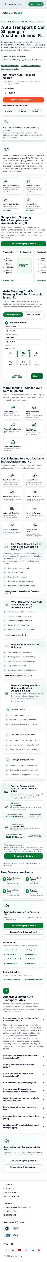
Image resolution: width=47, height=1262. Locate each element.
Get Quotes (35, 4)
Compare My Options (23, 856)
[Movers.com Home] (13, 13)
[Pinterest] (39, 1250)
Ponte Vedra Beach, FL (14, 959)
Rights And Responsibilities (17, 1207)
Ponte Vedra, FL (32, 954)
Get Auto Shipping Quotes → (23, 243)
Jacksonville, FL (11, 963)
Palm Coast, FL (11, 954)
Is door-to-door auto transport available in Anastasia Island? (23, 1099)
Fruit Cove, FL (31, 963)
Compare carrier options (10, 69)
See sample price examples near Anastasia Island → (22, 592)
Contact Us (9, 1188)
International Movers (34, 979)
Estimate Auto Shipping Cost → (23, 932)
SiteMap (7, 1203)
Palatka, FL (30, 959)
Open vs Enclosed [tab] (33, 314)
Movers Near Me (11, 1196)
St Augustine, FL (11, 950)
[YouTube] (19, 1250)
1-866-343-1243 (14, 4)
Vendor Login (10, 1211)
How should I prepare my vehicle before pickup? (23, 1117)
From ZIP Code (8, 88)
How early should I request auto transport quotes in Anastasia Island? (23, 1090)
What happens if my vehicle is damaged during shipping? (23, 1126)
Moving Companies (13, 979)
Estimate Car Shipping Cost (15, 105)
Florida (25, 22)
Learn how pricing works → (15, 635)
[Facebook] (6, 1250)
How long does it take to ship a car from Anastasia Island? (23, 1056)
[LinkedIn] (33, 1250)
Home (3, 22)
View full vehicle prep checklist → (18, 675)
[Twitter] (13, 1250)
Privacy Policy (10, 1192)
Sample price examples (10, 65)
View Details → (10, 281)
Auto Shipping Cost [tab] (13, 314)
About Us (8, 1185)
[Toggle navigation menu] (43, 13)
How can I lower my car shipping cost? (23, 1082)
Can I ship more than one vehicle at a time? (23, 1108)
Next (35, 376)
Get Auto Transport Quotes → (23, 100)
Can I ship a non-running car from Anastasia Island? (23, 1074)
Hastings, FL (30, 950)
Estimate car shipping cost (30, 65)
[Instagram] (26, 1250)
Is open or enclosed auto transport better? (23, 1065)
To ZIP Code (9, 338)
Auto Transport (14, 22)
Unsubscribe (9, 1215)
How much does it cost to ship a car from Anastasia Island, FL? (23, 1019)
